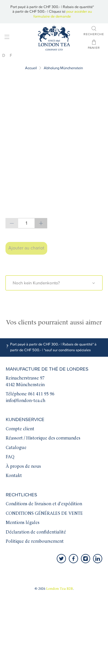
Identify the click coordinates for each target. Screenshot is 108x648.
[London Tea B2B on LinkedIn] (97, 558)
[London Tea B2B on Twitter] (61, 558)
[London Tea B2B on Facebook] (73, 558)
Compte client (20, 429)
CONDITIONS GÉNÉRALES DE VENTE (44, 514)
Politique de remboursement (35, 542)
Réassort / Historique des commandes (43, 438)
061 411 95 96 (41, 394)
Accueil (31, 68)
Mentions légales (22, 523)
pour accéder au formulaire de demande (62, 13)
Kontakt (14, 476)
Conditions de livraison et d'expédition (44, 504)
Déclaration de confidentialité (36, 532)
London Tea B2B (59, 589)
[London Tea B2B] (54, 38)
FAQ (10, 457)
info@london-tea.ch (25, 401)
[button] (54, 283)
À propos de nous (23, 467)
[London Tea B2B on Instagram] (85, 558)
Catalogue (16, 448)
